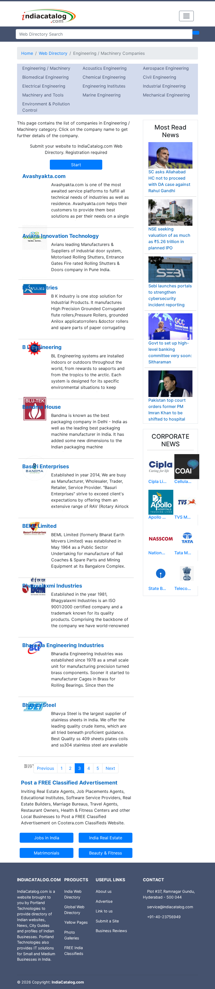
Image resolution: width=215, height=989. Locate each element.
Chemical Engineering (104, 77)
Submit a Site (107, 921)
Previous (45, 768)
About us (104, 891)
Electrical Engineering (43, 86)
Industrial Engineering (164, 86)
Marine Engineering (102, 95)
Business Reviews (111, 930)
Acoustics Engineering (105, 68)
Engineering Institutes (104, 86)
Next (110, 768)
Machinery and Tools (42, 95)
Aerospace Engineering (166, 68)
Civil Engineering (159, 77)
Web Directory (53, 53)
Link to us (104, 911)
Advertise (104, 901)
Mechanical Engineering (166, 95)
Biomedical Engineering (45, 77)
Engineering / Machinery (46, 68)
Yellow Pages (76, 922)
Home (27, 53)
